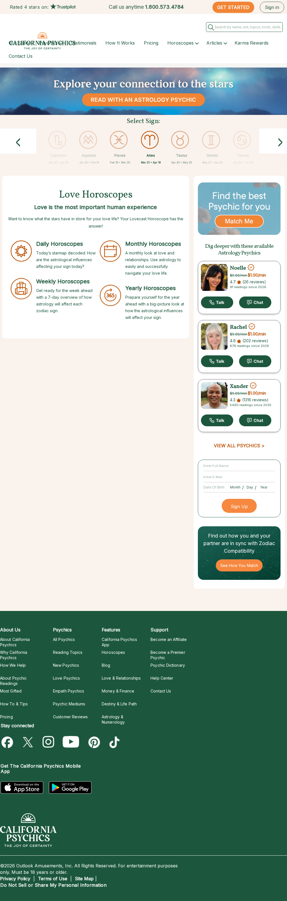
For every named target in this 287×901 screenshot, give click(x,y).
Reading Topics (67, 652)
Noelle (238, 268)
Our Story (19, 43)
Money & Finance (118, 691)
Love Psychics (66, 678)
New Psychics (66, 665)
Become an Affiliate (169, 639)
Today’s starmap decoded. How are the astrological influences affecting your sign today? (66, 260)
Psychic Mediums (69, 703)
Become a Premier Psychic (168, 655)
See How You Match (239, 565)
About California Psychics (15, 642)
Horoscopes (180, 43)
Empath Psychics (68, 691)
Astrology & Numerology (113, 719)
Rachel (238, 327)
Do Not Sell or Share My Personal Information (53, 885)
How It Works (120, 43)
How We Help (13, 665)
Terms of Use (52, 878)
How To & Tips (14, 703)
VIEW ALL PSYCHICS (237, 445)
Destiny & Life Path (119, 703)
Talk (217, 302)
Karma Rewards (252, 43)
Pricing (151, 43)
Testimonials (83, 43)
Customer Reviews (70, 716)
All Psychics (64, 639)
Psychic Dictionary (168, 665)
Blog (106, 665)
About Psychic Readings (13, 681)
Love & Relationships (121, 678)
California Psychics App (119, 642)
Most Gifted (11, 691)
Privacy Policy (15, 878)
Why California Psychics (13, 655)
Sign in (272, 7)
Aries (151, 155)
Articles (214, 43)
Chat (255, 302)
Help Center (162, 678)
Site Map (84, 878)
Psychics (48, 43)
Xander (239, 386)
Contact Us (21, 56)
